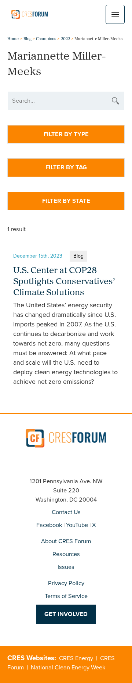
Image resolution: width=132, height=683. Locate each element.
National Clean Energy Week (68, 667)
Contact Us (66, 512)
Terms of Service (66, 596)
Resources (66, 554)
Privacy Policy (66, 583)
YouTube (77, 525)
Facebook (49, 525)
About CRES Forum (66, 541)
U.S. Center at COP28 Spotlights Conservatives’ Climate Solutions (64, 281)
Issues (66, 566)
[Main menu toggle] (115, 14)
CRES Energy (76, 658)
